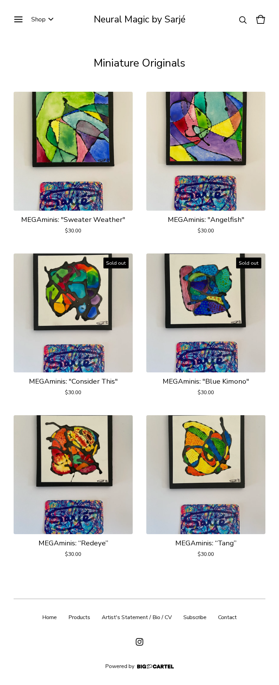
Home (49, 617)
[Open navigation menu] (18, 19)
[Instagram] (139, 642)
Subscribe (195, 617)
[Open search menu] (243, 19)
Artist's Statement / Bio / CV (137, 617)
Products (79, 617)
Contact (227, 617)
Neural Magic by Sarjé (139, 19)
